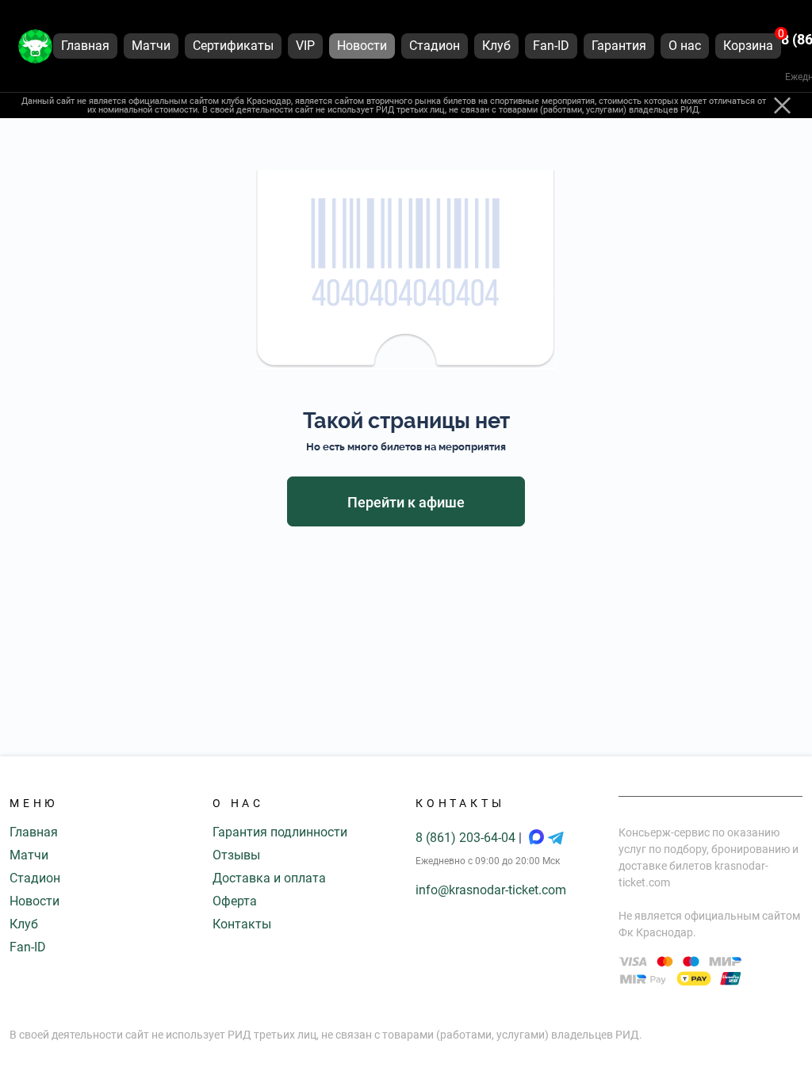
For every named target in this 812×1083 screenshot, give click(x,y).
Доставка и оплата (269, 878)
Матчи (29, 855)
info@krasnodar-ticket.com (491, 889)
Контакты (242, 924)
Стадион (35, 878)
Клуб (24, 924)
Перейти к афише (406, 502)
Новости (34, 901)
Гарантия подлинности (280, 832)
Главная (34, 832)
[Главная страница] (35, 46)
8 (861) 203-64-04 (467, 837)
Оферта (235, 901)
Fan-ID (28, 947)
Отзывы (236, 855)
